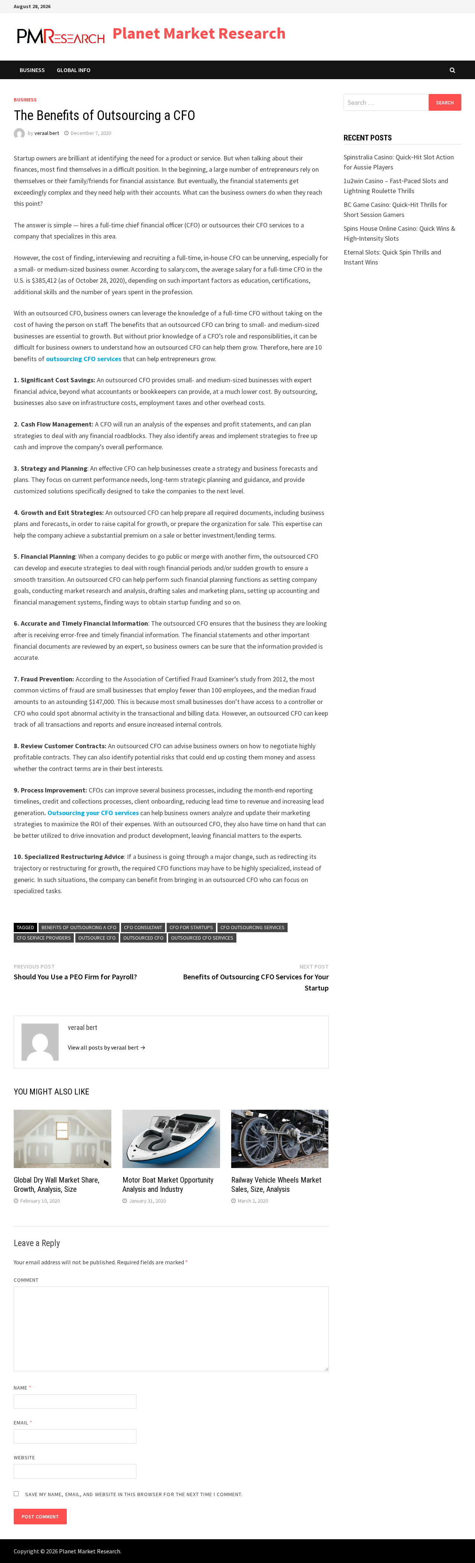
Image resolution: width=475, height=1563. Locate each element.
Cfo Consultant (143, 927)
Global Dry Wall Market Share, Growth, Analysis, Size (56, 1185)
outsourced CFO (143, 937)
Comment (26, 1280)
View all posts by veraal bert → (106, 1047)
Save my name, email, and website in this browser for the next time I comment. (134, 1494)
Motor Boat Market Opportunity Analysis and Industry (167, 1185)
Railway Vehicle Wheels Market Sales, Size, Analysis (276, 1185)
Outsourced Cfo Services (202, 937)
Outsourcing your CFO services (93, 812)
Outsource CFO (97, 937)
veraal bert (47, 133)
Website (25, 1457)
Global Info (74, 70)
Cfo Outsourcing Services (252, 927)
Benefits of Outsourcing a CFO (79, 927)
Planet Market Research (199, 33)
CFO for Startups (191, 927)
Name (23, 1387)
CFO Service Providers (44, 937)
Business (32, 70)
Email (23, 1422)
